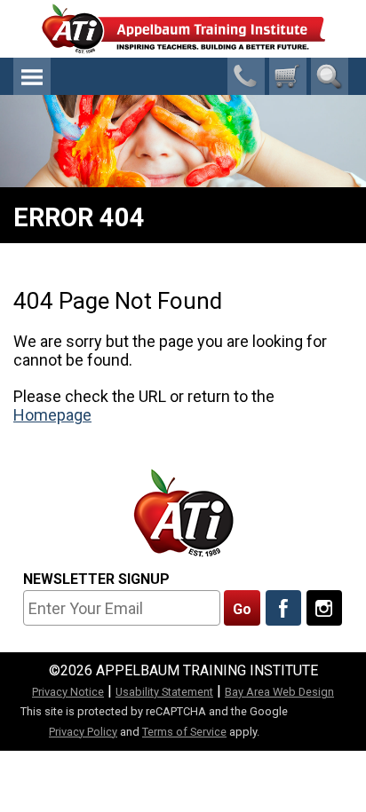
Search (329, 76)
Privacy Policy (83, 731)
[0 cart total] (287, 76)
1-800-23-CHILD (246, 76)
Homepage (52, 415)
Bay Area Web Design (279, 691)
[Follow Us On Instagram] (324, 608)
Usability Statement (164, 691)
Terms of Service (184, 731)
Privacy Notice (68, 691)
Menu (32, 76)
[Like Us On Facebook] (283, 608)
